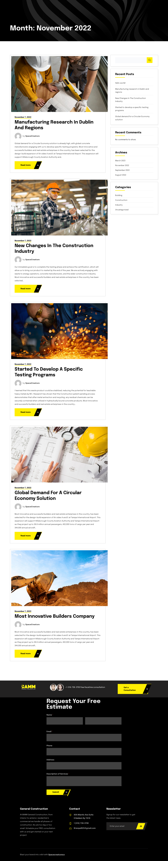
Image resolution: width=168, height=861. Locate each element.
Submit (55, 792)
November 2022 (122, 165)
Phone (49, 746)
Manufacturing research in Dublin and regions (132, 90)
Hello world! (120, 83)
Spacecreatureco (56, 855)
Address (50, 760)
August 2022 (120, 175)
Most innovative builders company (55, 616)
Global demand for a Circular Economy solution (132, 118)
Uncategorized (121, 210)
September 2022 (122, 170)
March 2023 (120, 161)
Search (149, 60)
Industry (119, 205)
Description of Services (58, 774)
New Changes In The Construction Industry (130, 99)
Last (87, 726)
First (48, 726)
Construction (121, 200)
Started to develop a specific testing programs (131, 108)
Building (118, 195)
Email (50, 732)
